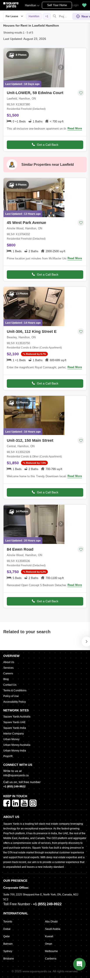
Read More (75, 128)
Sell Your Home (57, 5)
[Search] (55, 16)
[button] (84, 5)
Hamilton (30, 5)
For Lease (12, 16)
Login (75, 5)
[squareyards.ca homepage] (11, 5)
